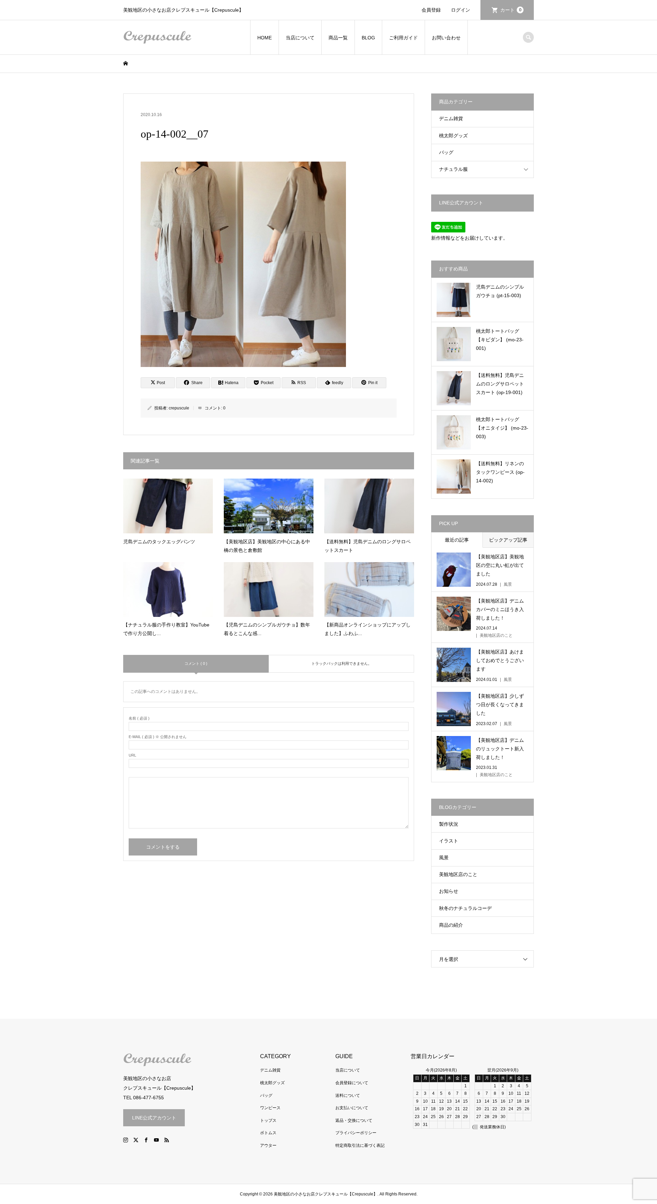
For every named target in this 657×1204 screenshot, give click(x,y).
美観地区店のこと (458, 874)
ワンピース (270, 1107)
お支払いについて (351, 1107)
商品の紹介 (451, 925)
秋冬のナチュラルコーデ (465, 908)
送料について (347, 1095)
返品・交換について (353, 1120)
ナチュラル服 (453, 169)
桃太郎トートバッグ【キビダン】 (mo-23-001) (500, 339)
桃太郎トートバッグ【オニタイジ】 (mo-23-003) (502, 428)
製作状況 (448, 824)
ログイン (460, 10)
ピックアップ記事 (508, 540)
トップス (268, 1120)
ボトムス (268, 1132)
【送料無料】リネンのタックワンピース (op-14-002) (500, 472)
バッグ (446, 152)
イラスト (448, 841)
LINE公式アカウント (154, 1117)
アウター (268, 1145)
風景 (444, 857)
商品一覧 (338, 37)
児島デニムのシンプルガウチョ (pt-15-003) (500, 291)
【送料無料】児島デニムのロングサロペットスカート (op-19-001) (500, 383)
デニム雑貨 (451, 118)
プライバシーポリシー (355, 1132)
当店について (300, 37)
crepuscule (179, 408)
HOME (264, 37)
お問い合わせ (446, 37)
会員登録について (351, 1082)
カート (510, 10)
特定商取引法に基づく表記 (360, 1145)
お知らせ (448, 891)
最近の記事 (457, 540)
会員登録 (431, 10)
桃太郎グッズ (453, 135)
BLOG (368, 37)
